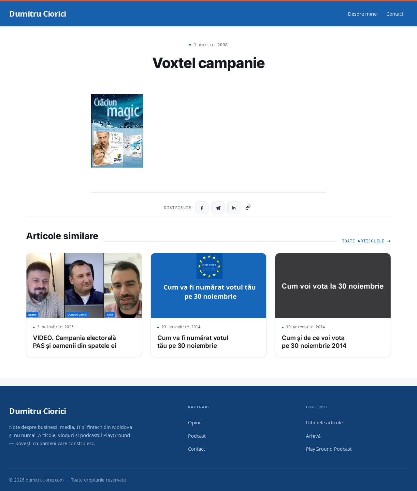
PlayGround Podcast (329, 448)
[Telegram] (217, 207)
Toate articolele (363, 241)
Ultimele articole (324, 422)
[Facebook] (201, 207)
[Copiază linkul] (248, 207)
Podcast (197, 435)
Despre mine (362, 13)
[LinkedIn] (233, 207)
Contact (394, 13)
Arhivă (313, 435)
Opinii (195, 422)
